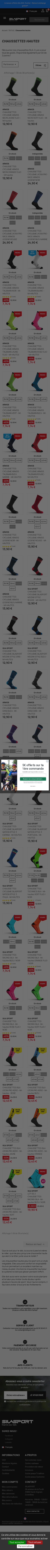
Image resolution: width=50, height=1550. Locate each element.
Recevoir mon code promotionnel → (33, 779)
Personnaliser (25, 1546)
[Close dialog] (47, 761)
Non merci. (33, 786)
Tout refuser (34, 1542)
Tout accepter (17, 1542)
